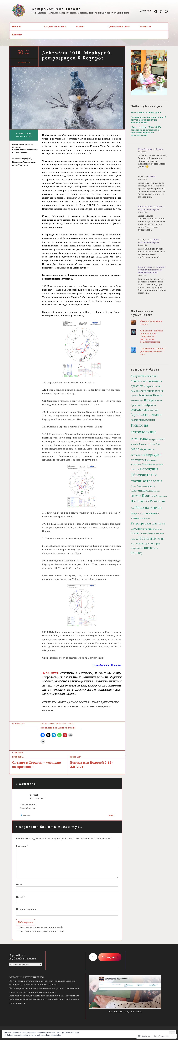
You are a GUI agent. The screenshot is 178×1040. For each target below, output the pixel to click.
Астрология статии (55, 26)
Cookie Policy (56, 1035)
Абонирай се (110, 957)
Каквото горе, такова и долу (24, 135)
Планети (136, 490)
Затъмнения (152, 410)
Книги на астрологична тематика (144, 431)
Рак (132, 508)
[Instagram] (166, 11)
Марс (135, 449)
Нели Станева (145, 149)
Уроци (133, 544)
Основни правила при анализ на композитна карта (151, 269)
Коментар (22, 845)
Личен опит (135, 444)
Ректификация (145, 519)
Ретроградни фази (145, 523)
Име (19, 884)
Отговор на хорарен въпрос (151, 322)
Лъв (158, 444)
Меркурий (26, 158)
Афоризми (134, 396)
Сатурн (136, 529)
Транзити (23, 165)
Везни (141, 401)
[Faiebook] (155, 11)
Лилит (161, 439)
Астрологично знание (56, 9)
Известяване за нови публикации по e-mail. (41, 931)
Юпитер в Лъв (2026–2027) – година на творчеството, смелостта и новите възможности (146, 131)
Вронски (136, 405)
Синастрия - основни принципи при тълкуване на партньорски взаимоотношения (151, 336)
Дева (143, 405)
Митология (138, 460)
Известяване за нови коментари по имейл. (41, 927)
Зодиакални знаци (146, 414)
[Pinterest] (161, 11)
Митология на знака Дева (146, 112)
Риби (162, 524)
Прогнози (17, 161)
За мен (80, 26)
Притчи (136, 496)
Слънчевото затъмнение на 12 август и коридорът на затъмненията (148, 119)
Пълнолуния (140, 501)
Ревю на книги (148, 507)
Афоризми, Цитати (151, 395)
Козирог (152, 439)
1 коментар (24, 62)
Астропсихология (152, 391)
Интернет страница (26, 908)
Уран (160, 539)
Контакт (17, 34)
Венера (149, 400)
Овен (133, 486)
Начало (16, 26)
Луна (152, 444)
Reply (112, 815)
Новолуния (149, 469)
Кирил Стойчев (147, 419)
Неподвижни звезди (152, 464)
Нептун (135, 469)
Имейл (20, 896)
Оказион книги (146, 486)
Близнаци (135, 400)
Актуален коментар (144, 376)
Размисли (145, 26)
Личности (144, 444)
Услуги (139, 543)
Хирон (147, 543)
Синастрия (148, 528)
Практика (155, 491)
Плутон (146, 490)
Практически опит (119, 26)
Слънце (135, 533)
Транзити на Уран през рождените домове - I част (152, 351)
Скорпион (158, 529)
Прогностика (162, 496)
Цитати (155, 548)
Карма (134, 419)
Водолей (158, 400)
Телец (151, 533)
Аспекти (136, 381)
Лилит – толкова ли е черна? (151, 208)
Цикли (148, 548)
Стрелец (144, 533)
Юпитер (137, 553)
